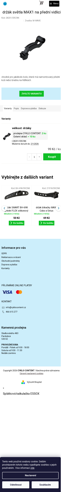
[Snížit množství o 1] (29, 157)
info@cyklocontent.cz (16, 307)
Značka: (33, 20)
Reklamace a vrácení (11, 257)
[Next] (59, 208)
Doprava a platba (9, 264)
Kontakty (5, 268)
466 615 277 (11, 312)
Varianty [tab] (8, 108)
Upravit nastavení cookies (31, 373)
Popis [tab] (16, 108)
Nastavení (30, 475)
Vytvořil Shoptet (34, 382)
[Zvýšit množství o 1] (39, 157)
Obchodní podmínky (10, 261)
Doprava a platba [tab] (29, 108)
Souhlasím (45, 484)
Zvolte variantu (32, 93)
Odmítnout (16, 484)
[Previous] (4, 208)
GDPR (4, 253)
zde (32, 468)
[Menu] (54, 4)
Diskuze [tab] (42, 108)
